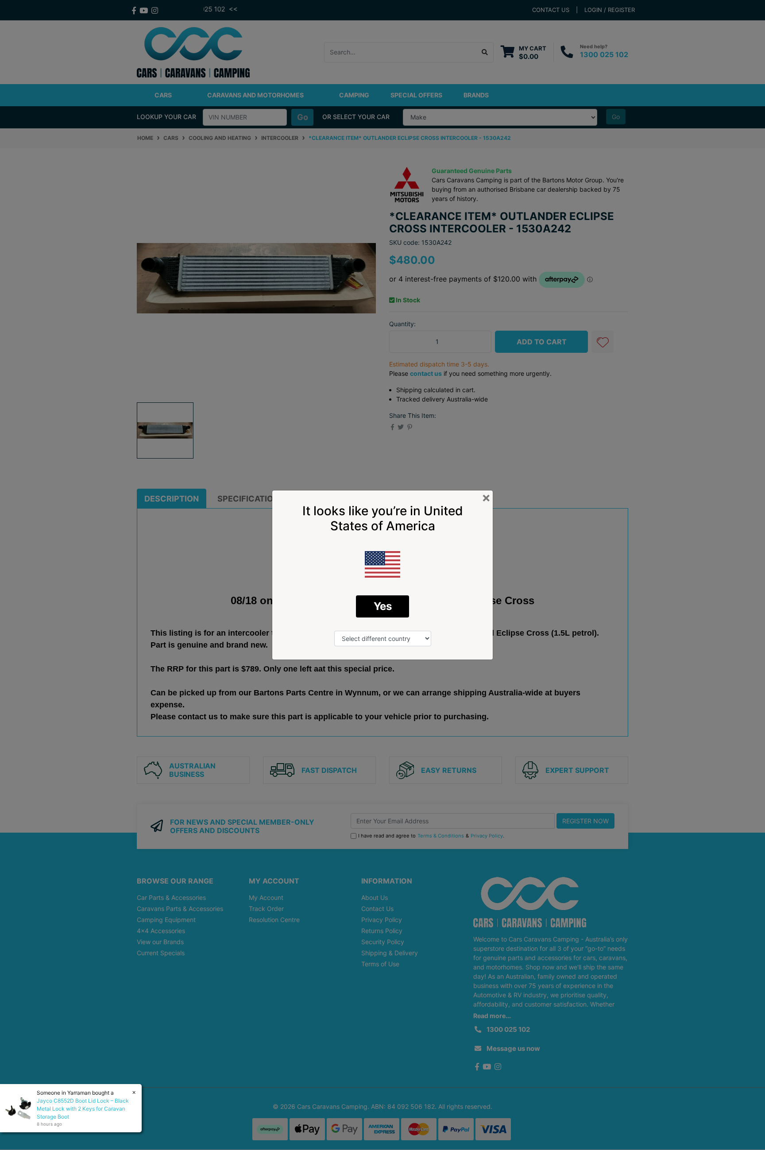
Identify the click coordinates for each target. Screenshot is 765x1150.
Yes (383, 606)
